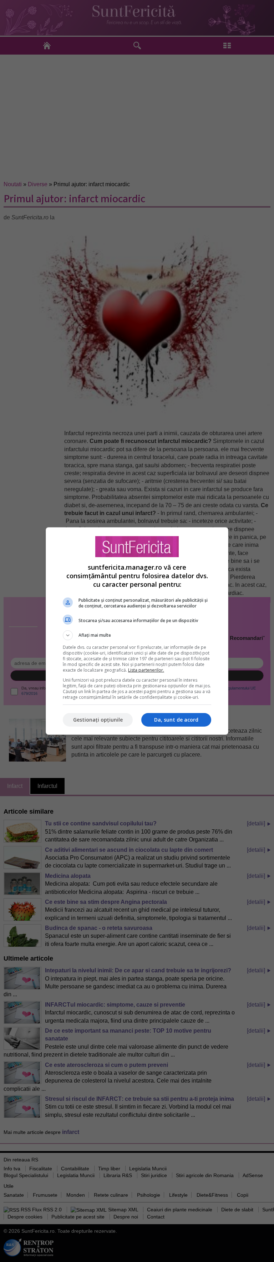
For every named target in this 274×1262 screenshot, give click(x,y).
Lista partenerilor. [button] (146, 670)
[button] (137, 635)
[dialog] (137, 631)
